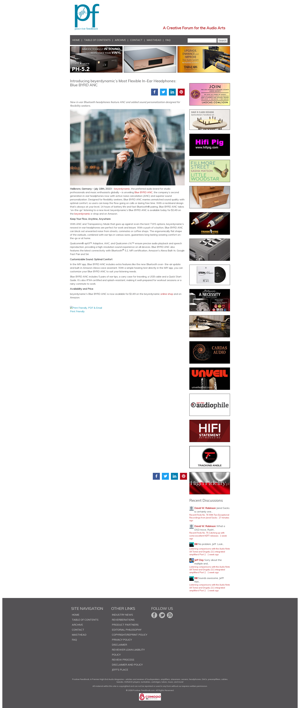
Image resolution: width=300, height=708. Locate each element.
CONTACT (136, 40)
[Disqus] (128, 352)
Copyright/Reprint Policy (129, 634)
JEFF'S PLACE (120, 669)
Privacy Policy (122, 639)
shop (170, 293)
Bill (196, 544)
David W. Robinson (205, 508)
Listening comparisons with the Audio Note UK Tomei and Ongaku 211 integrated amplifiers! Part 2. (209, 551)
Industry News (122, 614)
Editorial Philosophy (126, 629)
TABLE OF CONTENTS (97, 40)
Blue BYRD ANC (143, 192)
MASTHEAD (154, 40)
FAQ (167, 40)
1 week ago (213, 554)
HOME (76, 40)
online (163, 293)
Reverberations (123, 619)
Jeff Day (199, 559)
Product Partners (125, 624)
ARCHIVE (120, 40)
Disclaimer (119, 644)
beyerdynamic (122, 188)
